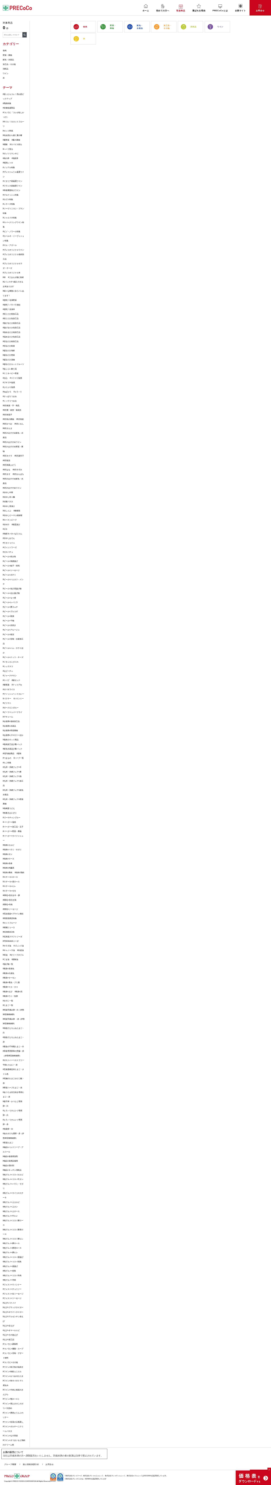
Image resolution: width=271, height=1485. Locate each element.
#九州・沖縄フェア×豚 (12, 772)
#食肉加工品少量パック (12, 744)
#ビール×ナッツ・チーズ (13, 657)
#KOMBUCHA (8, 932)
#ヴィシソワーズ (10, 547)
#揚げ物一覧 (8, 964)
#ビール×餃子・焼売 (11, 566)
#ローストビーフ (10, 520)
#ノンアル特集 (9, 167)
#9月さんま (7, 428)
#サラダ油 (7, 946)
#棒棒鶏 (17, 511)
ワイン (5, 73)
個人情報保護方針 (31, 1464)
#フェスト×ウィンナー (12, 1285)
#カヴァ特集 (8, 199)
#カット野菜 (8, 131)
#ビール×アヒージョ (11, 630)
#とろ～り (18, 392)
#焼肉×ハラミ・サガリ (12, 850)
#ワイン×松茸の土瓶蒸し (13, 1422)
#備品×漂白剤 (8, 1166)
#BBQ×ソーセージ (10, 909)
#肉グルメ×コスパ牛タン (13, 1179)
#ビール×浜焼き (9, 625)
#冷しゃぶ (7, 511)
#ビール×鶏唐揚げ (10, 561)
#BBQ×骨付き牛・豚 (11, 895)
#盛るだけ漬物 (9, 360)
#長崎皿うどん (9, 808)
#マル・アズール (10, 245)
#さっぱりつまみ (10, 396)
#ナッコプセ (17, 685)
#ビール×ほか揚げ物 (11, 593)
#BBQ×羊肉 (8, 904)
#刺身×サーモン (9, 978)
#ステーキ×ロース (10, 877)
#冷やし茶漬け (9, 506)
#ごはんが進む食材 (16, 277)
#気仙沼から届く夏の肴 (12, 135)
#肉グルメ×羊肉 (9, 1280)
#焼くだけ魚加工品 (10, 318)
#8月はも (6, 470)
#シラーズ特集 (9, 204)
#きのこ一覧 (8, 1001)
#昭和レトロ (8, 163)
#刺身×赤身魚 (8, 969)
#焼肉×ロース (8, 859)
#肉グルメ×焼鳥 (9, 1271)
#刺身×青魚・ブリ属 (11, 982)
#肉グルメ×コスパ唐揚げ (13, 1257)
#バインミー (19, 698)
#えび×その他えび (10, 1335)
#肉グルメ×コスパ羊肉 (12, 1275)
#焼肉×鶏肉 (19, 872)
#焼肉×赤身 (7, 863)
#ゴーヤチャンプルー (11, 818)
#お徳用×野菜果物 (10, 730)
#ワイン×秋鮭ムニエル (12, 1371)
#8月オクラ (7, 456)
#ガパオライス (9, 689)
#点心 (5, 378)
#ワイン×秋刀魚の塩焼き (13, 1367)
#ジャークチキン (10, 676)
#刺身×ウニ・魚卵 (10, 996)
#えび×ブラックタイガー (13, 1307)
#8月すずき (17, 470)
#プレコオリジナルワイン (13, 250)
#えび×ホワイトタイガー (13, 1312)
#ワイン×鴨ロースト (11, 1399)
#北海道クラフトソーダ (12, 937)
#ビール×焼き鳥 (9, 556)
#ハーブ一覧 (19, 758)
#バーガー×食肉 (9, 822)
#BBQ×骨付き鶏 (9, 900)
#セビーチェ (8, 671)
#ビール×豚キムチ (10, 607)
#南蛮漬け (16, 525)
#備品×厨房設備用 (10, 1161)
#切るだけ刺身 (9, 346)
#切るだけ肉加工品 (10, 341)
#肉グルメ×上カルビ (11, 1202)
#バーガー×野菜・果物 (12, 831)
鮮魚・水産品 (8, 60)
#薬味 (19, 753)
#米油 (5, 955)
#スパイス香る (16, 144)
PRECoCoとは (220, 10)
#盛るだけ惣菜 (9, 355)
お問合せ (260, 10)
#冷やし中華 (8, 492)
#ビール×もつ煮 (9, 598)
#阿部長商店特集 (10, 918)
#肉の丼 (6, 158)
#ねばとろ (7, 392)
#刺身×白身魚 (8, 973)
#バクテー (7, 698)
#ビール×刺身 (8, 616)
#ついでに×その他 (10, 1362)
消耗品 (5, 69)
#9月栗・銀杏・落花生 (12, 410)
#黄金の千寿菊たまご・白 (13, 1046)
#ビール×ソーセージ (11, 570)
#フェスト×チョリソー (12, 1289)
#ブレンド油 (19, 946)
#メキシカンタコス (10, 662)
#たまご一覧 (8, 1005)
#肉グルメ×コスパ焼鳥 (12, 1262)
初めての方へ (163, 10)
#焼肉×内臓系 (8, 868)
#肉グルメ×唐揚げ (10, 1266)
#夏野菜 (6, 140)
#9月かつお (7, 424)
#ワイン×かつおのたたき (13, 1376)
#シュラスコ (8, 666)
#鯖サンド (16, 680)
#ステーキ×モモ (9, 891)
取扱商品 (180, 10)
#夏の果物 (16, 140)
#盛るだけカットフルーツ (13, 364)
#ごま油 (6, 959)
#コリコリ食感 (16, 378)
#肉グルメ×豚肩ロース (12, 1248)
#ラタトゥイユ (9, 543)
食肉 (4, 50)
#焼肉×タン (7, 854)
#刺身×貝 (18, 992)
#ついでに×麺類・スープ (13, 1349)
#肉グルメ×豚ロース (11, 1243)
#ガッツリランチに (10, 154)
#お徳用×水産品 (9, 726)
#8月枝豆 (6, 460)
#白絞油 (20, 950)
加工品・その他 (9, 64)
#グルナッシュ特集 (10, 195)
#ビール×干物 (8, 621)
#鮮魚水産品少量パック (12, 749)
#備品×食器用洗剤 (10, 1156)
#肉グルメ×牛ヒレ (10, 1216)
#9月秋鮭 (20, 419)
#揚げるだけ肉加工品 (11, 323)
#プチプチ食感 (9, 382)
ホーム (146, 10)
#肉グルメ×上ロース (11, 1211)
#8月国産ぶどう (9, 465)
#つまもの (7, 758)
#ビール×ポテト (9, 575)
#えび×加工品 (8, 1339)
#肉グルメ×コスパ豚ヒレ (13, 1239)
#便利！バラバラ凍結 (11, 305)
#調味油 (15, 959)
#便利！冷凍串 (9, 309)
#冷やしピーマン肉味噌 (12, 515)
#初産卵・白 (8, 1129)
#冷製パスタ (8, 502)
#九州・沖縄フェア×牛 (12, 767)
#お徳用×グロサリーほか (13, 735)
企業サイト (240, 10)
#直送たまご (8, 1143)
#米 (4, 277)
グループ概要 (10, 1464)
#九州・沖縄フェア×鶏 (12, 776)
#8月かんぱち (18, 474)
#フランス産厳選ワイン (12, 186)
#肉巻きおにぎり (10, 813)
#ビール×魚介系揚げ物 (12, 589)
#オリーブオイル (17, 955)
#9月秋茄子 (7, 415)
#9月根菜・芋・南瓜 (11, 405)
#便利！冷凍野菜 (10, 300)
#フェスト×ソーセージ (12, 1298)
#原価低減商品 (9, 108)
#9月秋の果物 (8, 419)
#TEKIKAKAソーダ (11, 941)
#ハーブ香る (8, 149)
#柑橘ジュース (9, 927)
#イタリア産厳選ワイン (12, 181)
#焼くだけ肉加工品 (10, 314)
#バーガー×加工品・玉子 (13, 827)
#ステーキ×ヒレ (9, 886)
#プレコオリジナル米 (11, 273)
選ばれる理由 (199, 10)
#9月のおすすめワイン (12, 442)
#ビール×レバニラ (10, 602)
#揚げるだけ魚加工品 (11, 328)
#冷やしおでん (9, 538)
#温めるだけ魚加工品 (11, 337)
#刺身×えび (7, 992)
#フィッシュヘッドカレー (13, 694)
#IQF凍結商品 (8, 753)
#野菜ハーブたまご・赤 (12, 1088)
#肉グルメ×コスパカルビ (13, 1175)
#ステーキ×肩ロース (11, 882)
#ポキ (5, 529)
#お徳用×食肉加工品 (11, 721)
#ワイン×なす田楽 (10, 1436)
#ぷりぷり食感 (9, 387)
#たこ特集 (7, 763)
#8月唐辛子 (19, 456)
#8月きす (6, 474)
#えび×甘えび (8, 1326)
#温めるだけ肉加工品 (11, 332)
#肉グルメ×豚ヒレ (10, 1252)
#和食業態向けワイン (11, 190)
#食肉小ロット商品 (10, 740)
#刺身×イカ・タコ (10, 987)
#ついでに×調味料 (10, 1344)
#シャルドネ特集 (10, 218)
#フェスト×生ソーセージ (13, 1294)
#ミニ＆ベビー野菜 (10, 373)
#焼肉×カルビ (8, 845)
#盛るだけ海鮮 (9, 351)
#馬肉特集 (7, 103)
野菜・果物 (7, 55)
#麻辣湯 (6, 685)
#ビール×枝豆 (8, 634)
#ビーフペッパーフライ (12, 712)
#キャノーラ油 (9, 950)
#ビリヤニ (7, 703)
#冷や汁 (6, 525)
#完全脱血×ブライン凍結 (13, 914)
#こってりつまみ (10, 401)
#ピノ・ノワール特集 (11, 231)
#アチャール (8, 717)
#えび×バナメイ (9, 1303)
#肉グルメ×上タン (10, 1207)
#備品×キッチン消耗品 (12, 1170)
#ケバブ (6, 680)
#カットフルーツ (10, 923)
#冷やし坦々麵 (9, 497)
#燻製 (5, 144)
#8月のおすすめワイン (12, 488)
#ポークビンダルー (10, 708)
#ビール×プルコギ (10, 611)
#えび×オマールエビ (11, 1330)
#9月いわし (19, 424)
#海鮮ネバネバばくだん (12, 534)
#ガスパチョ (8, 552)
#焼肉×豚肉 (7, 872)
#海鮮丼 (15, 158)
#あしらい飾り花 (10, 369)
